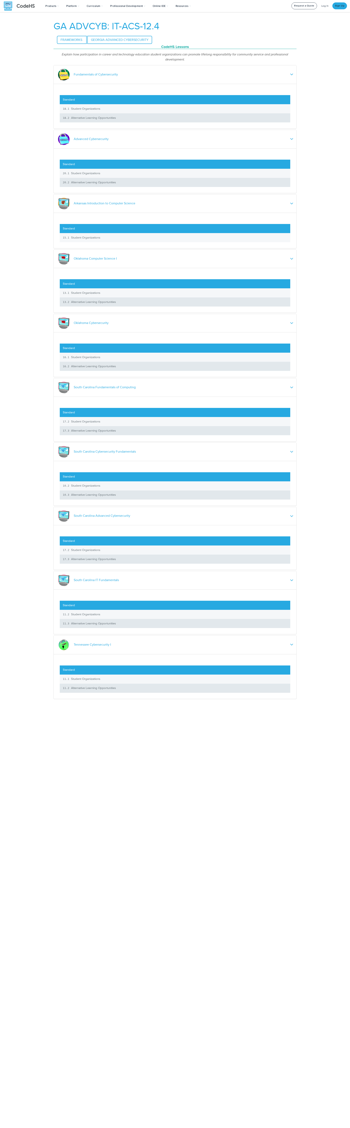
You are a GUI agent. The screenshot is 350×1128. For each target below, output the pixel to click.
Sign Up (340, 5)
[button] (52, 6)
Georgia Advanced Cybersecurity (119, 40)
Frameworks (72, 40)
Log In (325, 5)
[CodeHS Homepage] (21, 6)
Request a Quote (304, 5)
